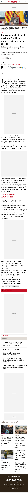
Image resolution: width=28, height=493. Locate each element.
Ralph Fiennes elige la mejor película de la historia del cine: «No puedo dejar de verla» (15, 367)
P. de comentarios (18, 486)
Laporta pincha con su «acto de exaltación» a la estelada (12, 353)
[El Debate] (14, 1)
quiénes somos (9, 483)
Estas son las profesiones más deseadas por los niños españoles (5, 464)
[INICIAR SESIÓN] (26, 2)
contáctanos (18, 483)
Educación (7, 286)
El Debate (8, 58)
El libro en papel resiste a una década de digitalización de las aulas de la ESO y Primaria (20, 466)
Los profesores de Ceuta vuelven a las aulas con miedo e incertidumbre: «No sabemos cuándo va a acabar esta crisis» (20, 441)
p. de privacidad (20, 484)
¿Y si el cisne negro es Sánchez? (12, 349)
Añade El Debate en (16, 67)
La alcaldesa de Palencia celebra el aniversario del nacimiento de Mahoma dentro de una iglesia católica (14, 344)
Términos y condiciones (9, 484)
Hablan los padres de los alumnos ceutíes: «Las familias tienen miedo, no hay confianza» (7, 440)
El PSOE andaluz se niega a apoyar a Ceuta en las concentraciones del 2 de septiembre (13, 360)
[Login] (26, 2)
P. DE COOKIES (9, 486)
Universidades (15, 286)
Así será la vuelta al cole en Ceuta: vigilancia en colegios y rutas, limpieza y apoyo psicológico (21, 454)
